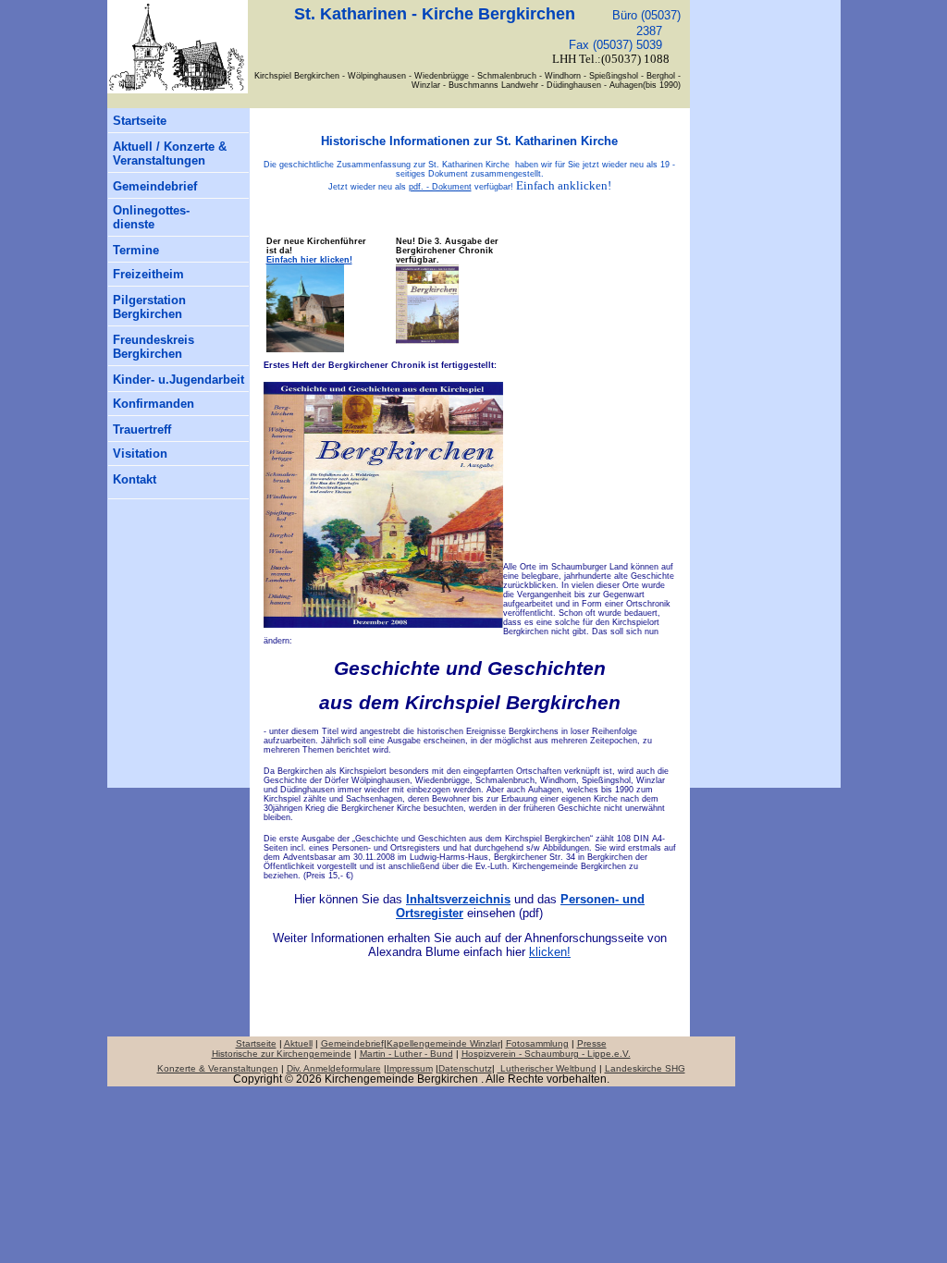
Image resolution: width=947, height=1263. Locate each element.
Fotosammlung (537, 1043)
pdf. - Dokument (440, 186)
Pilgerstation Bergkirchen (149, 307)
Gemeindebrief (155, 186)
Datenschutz (465, 1068)
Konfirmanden (153, 404)
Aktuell (298, 1043)
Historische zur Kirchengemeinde (281, 1053)
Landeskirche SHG (645, 1068)
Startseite (139, 121)
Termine (136, 250)
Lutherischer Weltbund (547, 1068)
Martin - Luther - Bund (406, 1053)
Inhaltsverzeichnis (458, 899)
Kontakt (134, 479)
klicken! (550, 952)
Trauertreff (142, 429)
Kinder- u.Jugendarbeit (178, 379)
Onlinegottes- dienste (151, 217)
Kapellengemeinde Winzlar (443, 1043)
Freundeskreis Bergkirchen (153, 347)
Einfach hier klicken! (309, 259)
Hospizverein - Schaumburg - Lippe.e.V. (546, 1053)
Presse (592, 1043)
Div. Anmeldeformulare (334, 1068)
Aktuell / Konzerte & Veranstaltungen (170, 153)
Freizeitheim (148, 274)
